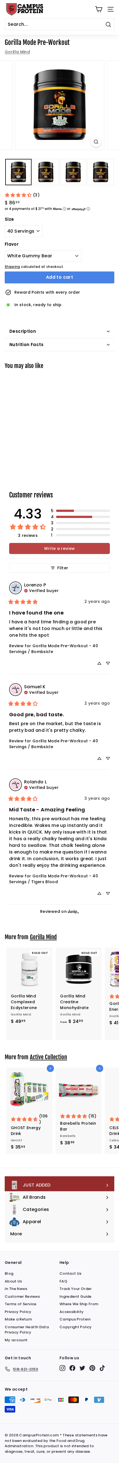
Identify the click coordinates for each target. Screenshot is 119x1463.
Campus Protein (75, 1319)
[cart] (98, 9)
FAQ (63, 1281)
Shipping (12, 267)
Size (9, 219)
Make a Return (18, 1319)
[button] (80, 511)
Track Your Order (76, 1288)
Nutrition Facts (26, 344)
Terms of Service (21, 1304)
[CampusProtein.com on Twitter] (82, 1368)
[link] (22, 195)
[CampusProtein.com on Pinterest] (92, 1368)
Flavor (12, 244)
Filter (62, 568)
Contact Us (71, 1273)
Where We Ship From (79, 1304)
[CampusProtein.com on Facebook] (72, 1368)
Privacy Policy (18, 1311)
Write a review (59, 548)
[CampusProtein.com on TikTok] (102, 1368)
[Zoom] (96, 142)
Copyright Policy (76, 1327)
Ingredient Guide (76, 1296)
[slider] (59, 105)
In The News (16, 1288)
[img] (41, 590)
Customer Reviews (22, 1296)
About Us (13, 1281)
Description (22, 331)
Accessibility (72, 1311)
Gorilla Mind (17, 52)
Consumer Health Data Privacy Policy (27, 1329)
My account (16, 1340)
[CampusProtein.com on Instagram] (62, 1368)
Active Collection (48, 1057)
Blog (9, 1273)
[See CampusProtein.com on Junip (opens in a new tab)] (73, 911)
